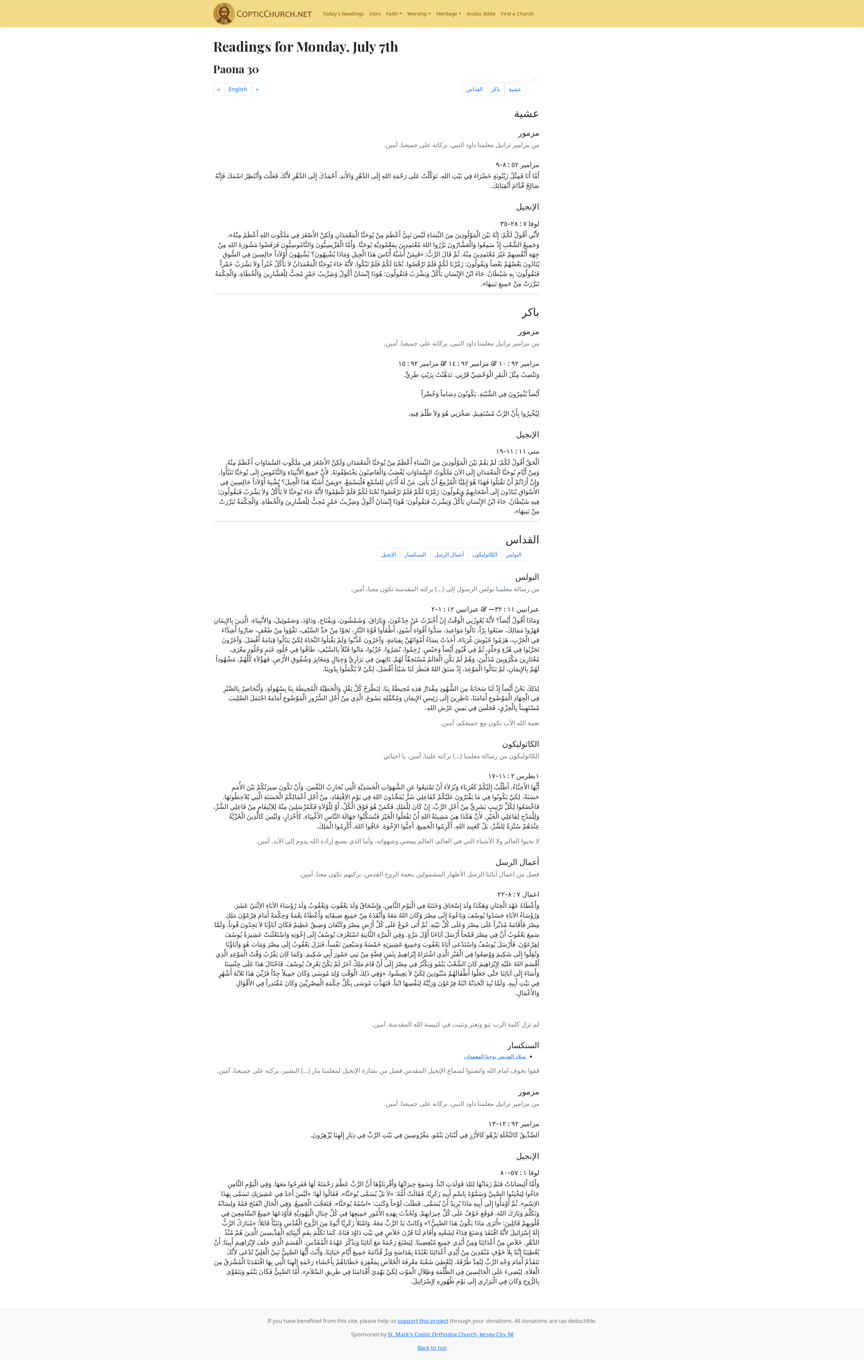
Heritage (446, 13)
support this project (423, 1321)
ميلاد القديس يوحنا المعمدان (495, 1056)
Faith (392, 13)
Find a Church (517, 13)
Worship (417, 13)
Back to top (432, 1348)
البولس (513, 554)
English (237, 89)
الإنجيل (388, 554)
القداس (474, 89)
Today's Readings (343, 13)
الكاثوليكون (484, 554)
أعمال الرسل (449, 554)
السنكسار (415, 554)
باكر (495, 89)
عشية (515, 89)
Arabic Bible (481, 13)
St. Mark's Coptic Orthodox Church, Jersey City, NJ (450, 1334)
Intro (375, 13)
